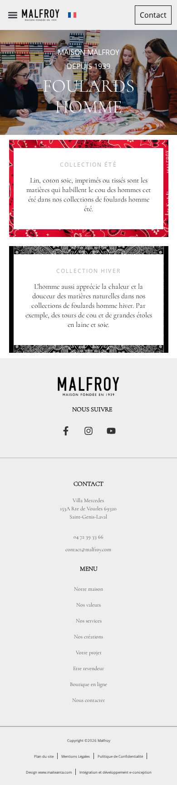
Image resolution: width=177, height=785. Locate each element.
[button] (12, 15)
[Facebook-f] (66, 431)
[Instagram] (88, 431)
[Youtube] (111, 431)
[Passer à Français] (72, 15)
